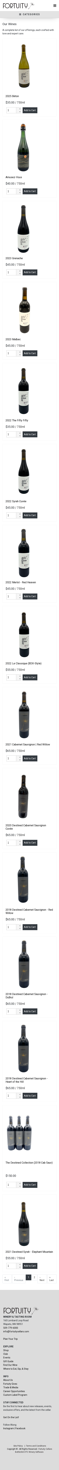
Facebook (20, 1428)
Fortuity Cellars (45, 1449)
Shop (6, 1350)
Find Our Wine (10, 1365)
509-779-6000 (10, 1328)
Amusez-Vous (14, 177)
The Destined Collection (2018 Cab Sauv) (29, 1162)
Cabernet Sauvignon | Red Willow (28, 744)
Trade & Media (10, 1387)
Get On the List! (11, 1417)
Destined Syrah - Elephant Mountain (29, 1251)
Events (6, 1357)
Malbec (13, 339)
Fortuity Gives (10, 1383)
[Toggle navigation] (54, 5)
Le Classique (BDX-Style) (23, 663)
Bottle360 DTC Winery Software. (29, 1452)
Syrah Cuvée (16, 501)
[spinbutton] (12, 110)
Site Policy (18, 1446)
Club (5, 1354)
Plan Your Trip (10, 1339)
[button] (18, 108)
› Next (42, 1279)
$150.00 (11, 1175)
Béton (12, 96)
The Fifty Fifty (17, 420)
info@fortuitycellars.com (16, 1331)
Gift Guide (8, 1361)
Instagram (8, 1428)
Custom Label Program (15, 1395)
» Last (51, 1279)
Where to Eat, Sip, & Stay (16, 1368)
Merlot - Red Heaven (21, 582)
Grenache (14, 258)
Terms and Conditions (36, 1446)
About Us (8, 1380)
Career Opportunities (14, 1391)
